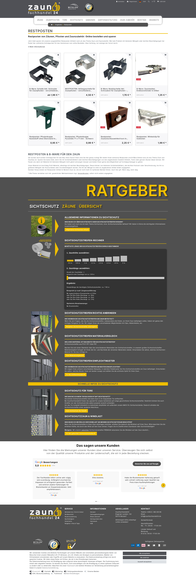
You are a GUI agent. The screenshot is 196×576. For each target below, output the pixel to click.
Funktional (58, 573)
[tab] (44, 206)
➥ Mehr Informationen (36, 47)
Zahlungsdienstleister (75, 571)
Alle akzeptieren (144, 553)
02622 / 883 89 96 (154, 505)
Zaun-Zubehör (127, 20)
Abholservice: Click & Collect (74, 505)
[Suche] (149, 1)
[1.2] (93, 259)
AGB (91, 516)
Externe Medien (93, 571)
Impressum (93, 514)
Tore (64, 20)
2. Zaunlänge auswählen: (78, 268)
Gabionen (90, 20)
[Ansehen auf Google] (54, 483)
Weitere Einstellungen (72, 573)
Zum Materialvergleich (74, 355)
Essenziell (36, 571)
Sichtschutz (76, 20)
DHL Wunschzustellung (41, 573)
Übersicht (90, 206)
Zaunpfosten (53, 20)
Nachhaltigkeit (69, 512)
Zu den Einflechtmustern (75, 374)
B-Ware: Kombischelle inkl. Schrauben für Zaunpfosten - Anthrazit (114, 90)
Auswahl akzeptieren (145, 561)
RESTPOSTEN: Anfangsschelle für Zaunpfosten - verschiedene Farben (80, 90)
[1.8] (116, 258)
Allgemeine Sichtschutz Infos (76, 229)
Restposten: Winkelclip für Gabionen (148, 138)
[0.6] (70, 260)
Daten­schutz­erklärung (50, 568)
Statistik (48, 571)
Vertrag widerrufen (96, 512)
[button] (33, 482)
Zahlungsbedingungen (97, 507)
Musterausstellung (71, 509)
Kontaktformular (147, 513)
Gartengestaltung (107, 20)
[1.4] (100, 259)
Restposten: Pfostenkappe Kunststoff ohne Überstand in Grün (42, 138)
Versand (92, 505)
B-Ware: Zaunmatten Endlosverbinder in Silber (148, 90)
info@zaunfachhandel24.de (151, 509)
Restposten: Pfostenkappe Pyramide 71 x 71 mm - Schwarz (79, 138)
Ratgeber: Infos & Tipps (72, 516)
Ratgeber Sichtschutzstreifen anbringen (81, 326)
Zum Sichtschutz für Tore (75, 411)
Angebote (154, 20)
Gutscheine (68, 514)
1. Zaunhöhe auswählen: (78, 253)
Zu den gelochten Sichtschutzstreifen (80, 433)
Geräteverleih (69, 507)
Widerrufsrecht (95, 509)
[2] (123, 258)
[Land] (140, 1)
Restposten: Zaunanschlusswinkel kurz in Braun (113, 138)
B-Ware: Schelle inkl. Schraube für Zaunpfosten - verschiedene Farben (43, 90)
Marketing (59, 571)
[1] (85, 260)
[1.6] (108, 259)
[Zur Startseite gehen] (51, 24)
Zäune (40, 20)
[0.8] (77, 260)
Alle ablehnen (144, 557)
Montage (141, 20)
